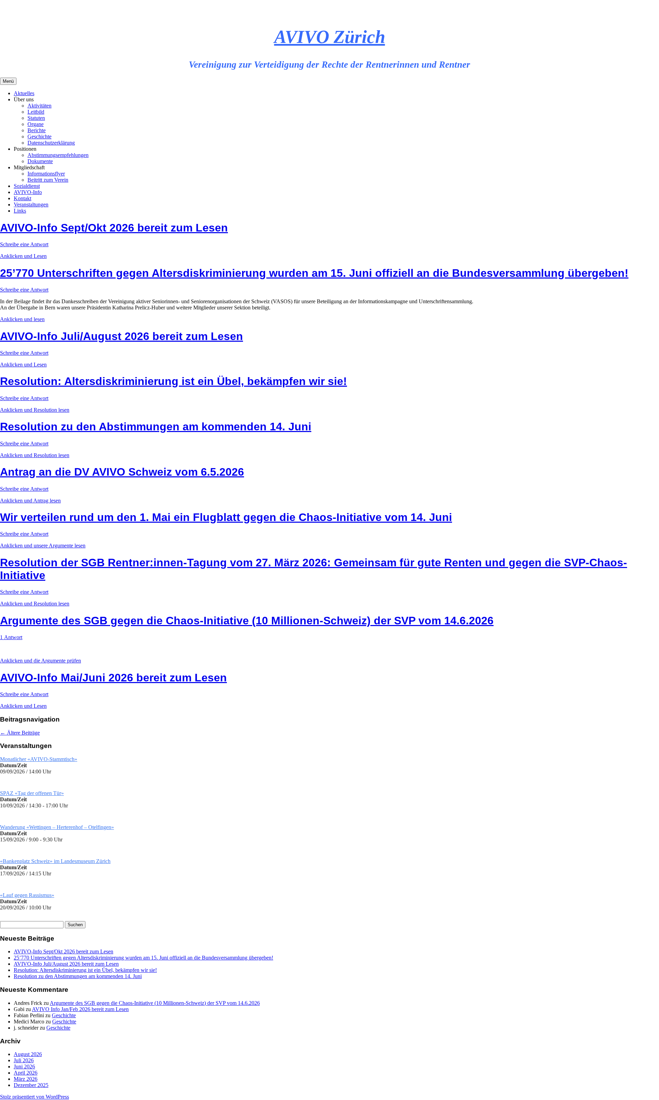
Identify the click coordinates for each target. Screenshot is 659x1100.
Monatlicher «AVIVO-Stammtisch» (38, 759)
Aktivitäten (39, 106)
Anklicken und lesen (22, 319)
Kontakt (22, 198)
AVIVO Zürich (329, 37)
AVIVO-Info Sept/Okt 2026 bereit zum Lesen (114, 228)
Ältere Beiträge (20, 733)
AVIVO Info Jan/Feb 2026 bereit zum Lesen (80, 1009)
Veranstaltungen (31, 204)
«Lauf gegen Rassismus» (27, 895)
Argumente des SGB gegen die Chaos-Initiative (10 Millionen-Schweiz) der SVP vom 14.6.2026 (247, 620)
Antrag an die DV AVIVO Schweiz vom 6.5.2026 (122, 472)
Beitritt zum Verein (47, 180)
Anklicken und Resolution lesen (34, 410)
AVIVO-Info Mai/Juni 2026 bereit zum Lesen (113, 677)
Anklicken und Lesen (23, 256)
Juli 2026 (24, 1060)
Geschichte (39, 136)
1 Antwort (11, 637)
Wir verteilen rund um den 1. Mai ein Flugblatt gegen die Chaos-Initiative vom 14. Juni (226, 517)
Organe (35, 124)
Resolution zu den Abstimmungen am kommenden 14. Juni (155, 426)
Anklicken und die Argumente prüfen (40, 661)
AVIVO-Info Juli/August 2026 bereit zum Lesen (121, 336)
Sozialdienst (27, 186)
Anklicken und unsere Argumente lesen (42, 545)
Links (20, 211)
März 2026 (25, 1079)
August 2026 (28, 1054)
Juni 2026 (24, 1066)
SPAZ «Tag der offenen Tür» (32, 793)
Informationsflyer (46, 174)
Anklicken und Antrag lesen (30, 500)
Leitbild (35, 112)
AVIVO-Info (28, 192)
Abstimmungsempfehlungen (58, 155)
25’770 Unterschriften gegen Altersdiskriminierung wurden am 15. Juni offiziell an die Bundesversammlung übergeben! (314, 273)
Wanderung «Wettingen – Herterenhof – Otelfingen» (57, 827)
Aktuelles (24, 93)
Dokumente (40, 161)
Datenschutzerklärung (51, 143)
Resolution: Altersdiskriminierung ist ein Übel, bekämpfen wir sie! (173, 381)
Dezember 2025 (31, 1085)
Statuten (36, 118)
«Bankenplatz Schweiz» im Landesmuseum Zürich (55, 861)
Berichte (36, 130)
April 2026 (25, 1073)
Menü (8, 81)
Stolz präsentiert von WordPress (34, 1097)
